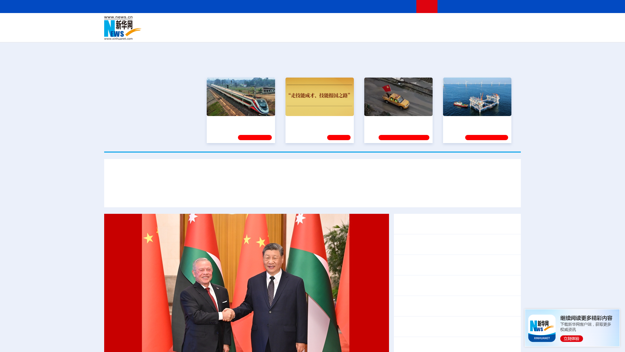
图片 (469, 23)
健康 (425, 23)
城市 (352, 32)
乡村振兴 (307, 32)
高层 (220, 23)
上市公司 (487, 32)
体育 (392, 23)
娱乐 (405, 32)
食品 (217, 32)
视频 (459, 23)
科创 (370, 23)
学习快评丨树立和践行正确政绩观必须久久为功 (401, 194)
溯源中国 (337, 32)
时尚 (416, 32)
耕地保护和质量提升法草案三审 (475, 326)
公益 (437, 32)
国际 (252, 23)
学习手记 (339, 137)
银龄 (322, 32)
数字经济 (267, 32)
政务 (480, 23)
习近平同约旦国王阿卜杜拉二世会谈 (438, 223)
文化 (403, 23)
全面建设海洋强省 (464, 121)
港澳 (286, 23)
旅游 (363, 32)
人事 (242, 23)
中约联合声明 (497, 223)
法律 (491, 23)
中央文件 (507, 23)
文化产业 (507, 32)
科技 (359, 23)
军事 (436, 23)
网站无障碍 (399, 6)
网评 (275, 23)
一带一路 (452, 32)
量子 (381, 23)
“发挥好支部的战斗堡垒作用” (396, 121)
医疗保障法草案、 (418, 326)
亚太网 (470, 32)
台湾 (297, 23)
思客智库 (313, 23)
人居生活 (233, 32)
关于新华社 (253, 6)
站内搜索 (482, 6)
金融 (196, 32)
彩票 (394, 32)
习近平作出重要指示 (177, 194)
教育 (348, 23)
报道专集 (496, 64)
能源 (373, 32)
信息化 (250, 32)
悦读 (426, 32)
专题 (466, 194)
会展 (384, 32)
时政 (231, 23)
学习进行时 (202, 23)
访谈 (447, 23)
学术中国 (287, 32)
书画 (414, 23)
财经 (264, 23)
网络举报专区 (509, 6)
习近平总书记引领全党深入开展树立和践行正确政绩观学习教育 (312, 175)
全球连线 (333, 23)
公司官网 (154, 28)
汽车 (207, 32)
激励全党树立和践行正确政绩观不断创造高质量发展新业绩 (273, 194)
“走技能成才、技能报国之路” (318, 121)
